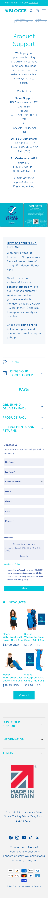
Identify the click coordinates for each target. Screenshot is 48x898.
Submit (24, 588)
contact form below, (20, 286)
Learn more (33, 3)
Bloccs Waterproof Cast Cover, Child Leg (12, 677)
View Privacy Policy (12, 564)
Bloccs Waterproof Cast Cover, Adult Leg (34, 677)
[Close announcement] (45, 3)
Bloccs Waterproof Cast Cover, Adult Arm (34, 637)
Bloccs (18, 886)
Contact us (24, 91)
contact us (13, 333)
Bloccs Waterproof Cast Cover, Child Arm (13, 637)
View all (24, 695)
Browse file (24, 556)
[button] (31, 11)
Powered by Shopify (31, 886)
